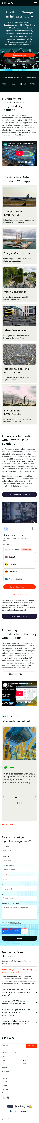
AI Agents (5, 1071)
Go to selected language (19, 587)
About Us (5, 1082)
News (25, 1060)
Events (25, 1064)
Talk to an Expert (19, 61)
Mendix (4, 1067)
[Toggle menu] (35, 3)
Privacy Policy (15, 923)
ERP (3, 1064)
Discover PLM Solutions (18, 494)
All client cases (8, 824)
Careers (4, 1093)
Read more (18, 797)
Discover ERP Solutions (18, 674)
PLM (3, 1060)
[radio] (19, 549)
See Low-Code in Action (18, 616)
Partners (5, 1089)
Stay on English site (19, 594)
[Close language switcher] (34, 528)
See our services (19, 55)
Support (4, 1085)
